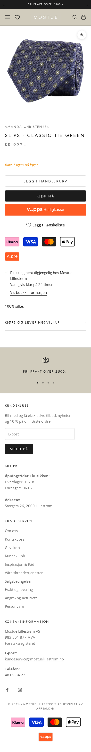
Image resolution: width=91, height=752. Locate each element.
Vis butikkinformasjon (28, 292)
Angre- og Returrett (21, 597)
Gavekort (12, 547)
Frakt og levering (19, 589)
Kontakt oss (14, 539)
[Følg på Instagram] (19, 689)
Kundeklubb (15, 555)
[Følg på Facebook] (7, 689)
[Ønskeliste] (17, 17)
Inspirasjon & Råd (19, 564)
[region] (45, 365)
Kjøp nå (46, 196)
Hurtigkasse (53, 210)
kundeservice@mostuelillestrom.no (34, 659)
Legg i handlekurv (45, 181)
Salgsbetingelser (18, 581)
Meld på (19, 449)
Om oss (11, 530)
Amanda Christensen (27, 126)
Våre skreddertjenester (24, 572)
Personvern (14, 606)
